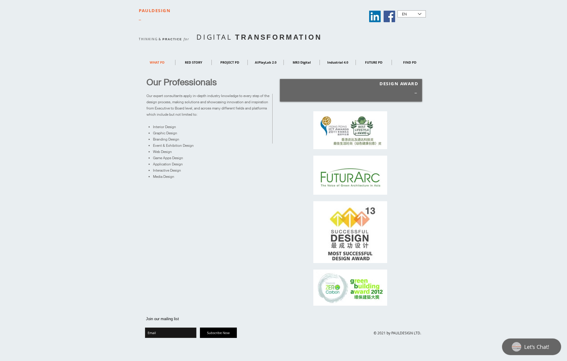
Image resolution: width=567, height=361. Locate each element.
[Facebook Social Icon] (389, 16)
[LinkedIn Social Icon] (375, 16)
